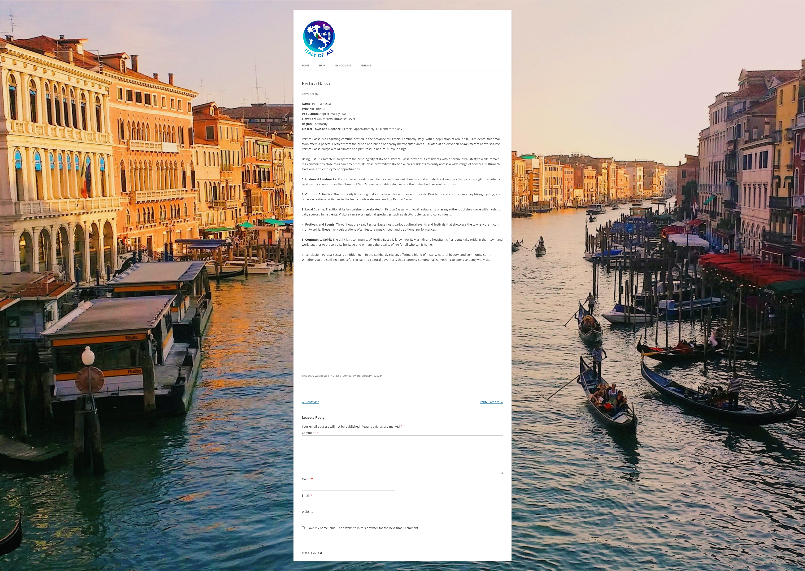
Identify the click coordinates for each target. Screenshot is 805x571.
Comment (310, 433)
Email (307, 495)
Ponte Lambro (491, 402)
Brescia (337, 376)
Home (305, 65)
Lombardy (349, 376)
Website (307, 512)
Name (307, 479)
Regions (365, 65)
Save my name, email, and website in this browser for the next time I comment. (363, 528)
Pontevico (310, 402)
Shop (322, 65)
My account (343, 65)
